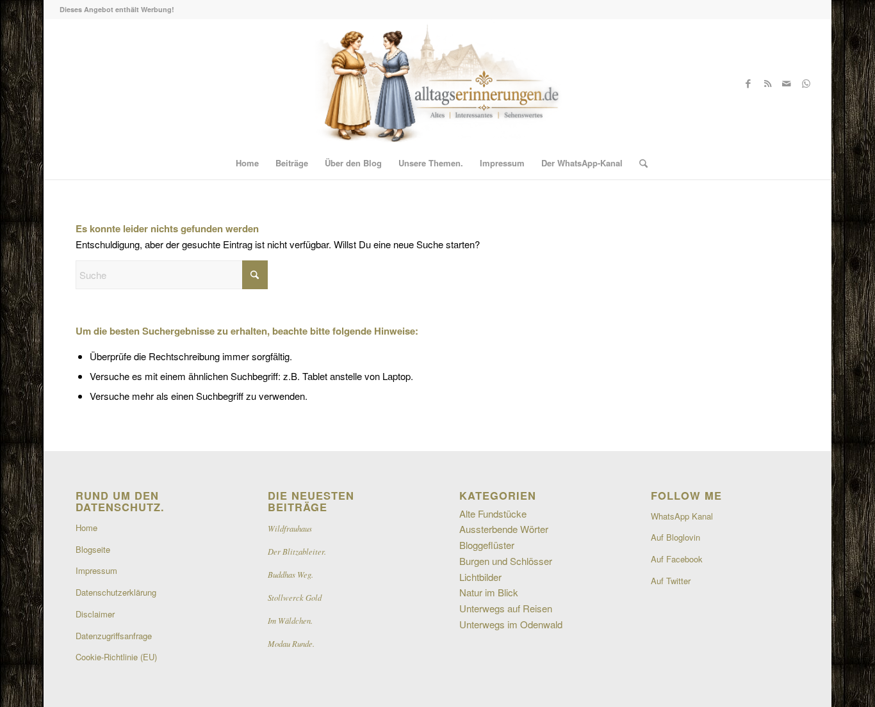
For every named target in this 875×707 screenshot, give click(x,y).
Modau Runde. (291, 643)
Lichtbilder (480, 577)
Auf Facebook (677, 559)
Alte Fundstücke (493, 513)
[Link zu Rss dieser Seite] (767, 83)
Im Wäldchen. (290, 620)
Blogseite (93, 549)
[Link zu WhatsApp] (805, 83)
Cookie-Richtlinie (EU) (116, 657)
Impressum (96, 570)
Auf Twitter (671, 581)
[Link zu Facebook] (748, 83)
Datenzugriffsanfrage (114, 636)
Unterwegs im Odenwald (510, 624)
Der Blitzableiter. (297, 551)
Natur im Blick (488, 592)
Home (86, 527)
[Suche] (639, 163)
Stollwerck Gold (295, 597)
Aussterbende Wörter (503, 529)
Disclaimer (95, 614)
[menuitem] (247, 163)
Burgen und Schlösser (505, 561)
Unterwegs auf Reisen (505, 608)
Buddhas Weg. (290, 574)
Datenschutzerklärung (116, 592)
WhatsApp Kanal (682, 516)
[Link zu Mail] (786, 83)
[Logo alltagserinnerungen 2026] (437, 83)
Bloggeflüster (486, 545)
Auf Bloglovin (675, 537)
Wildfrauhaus (290, 528)
